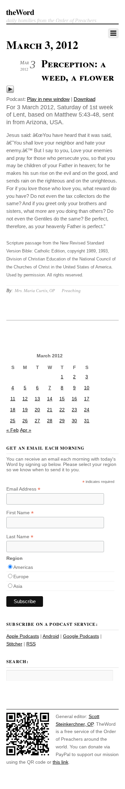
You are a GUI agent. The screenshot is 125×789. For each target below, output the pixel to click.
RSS (31, 643)
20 (37, 409)
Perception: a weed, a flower (77, 70)
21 (49, 409)
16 (74, 398)
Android (51, 636)
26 (25, 420)
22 (62, 409)
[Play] (10, 91)
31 (86, 420)
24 (86, 409)
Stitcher (14, 643)
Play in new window (48, 99)
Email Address (23, 489)
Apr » (25, 430)
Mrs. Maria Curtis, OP (35, 290)
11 (12, 398)
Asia (17, 586)
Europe (21, 576)
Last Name (19, 537)
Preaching (71, 290)
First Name (20, 513)
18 (12, 409)
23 (74, 409)
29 (62, 420)
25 (12, 420)
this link (60, 762)
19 (25, 409)
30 (74, 420)
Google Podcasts (81, 636)
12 (25, 398)
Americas (23, 567)
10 (86, 387)
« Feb (12, 430)
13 (37, 398)
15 (62, 398)
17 (86, 398)
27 (37, 420)
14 (49, 398)
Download (84, 99)
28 (49, 420)
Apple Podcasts (22, 636)
